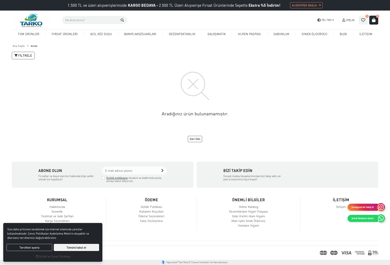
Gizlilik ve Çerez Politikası (54, 256)
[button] (122, 20)
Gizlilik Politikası (151, 207)
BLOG (343, 34)
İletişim (341, 207)
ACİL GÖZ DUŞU (101, 34)
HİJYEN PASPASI (249, 34)
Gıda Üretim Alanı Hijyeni (248, 216)
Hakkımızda (57, 207)
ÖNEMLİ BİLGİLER (248, 199)
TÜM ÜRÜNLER (28, 34)
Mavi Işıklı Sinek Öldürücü (248, 221)
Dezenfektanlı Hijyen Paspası (248, 211)
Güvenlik (57, 211)
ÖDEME (151, 199)
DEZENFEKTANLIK (182, 34)
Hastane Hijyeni (248, 225)
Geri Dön (195, 139)
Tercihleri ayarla (29, 247)
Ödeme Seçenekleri (151, 216)
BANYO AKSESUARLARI (140, 34)
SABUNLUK (281, 34)
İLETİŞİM (365, 34)
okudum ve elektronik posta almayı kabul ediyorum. (133, 179)
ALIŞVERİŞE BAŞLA (304, 5)
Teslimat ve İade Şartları (57, 216)
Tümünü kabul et (76, 247)
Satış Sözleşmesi (151, 221)
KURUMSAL (57, 199)
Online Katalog (248, 207)
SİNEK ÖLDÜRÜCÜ (314, 34)
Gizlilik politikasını (117, 178)
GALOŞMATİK (217, 34)
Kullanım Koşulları (151, 211)
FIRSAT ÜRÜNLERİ (65, 34)
